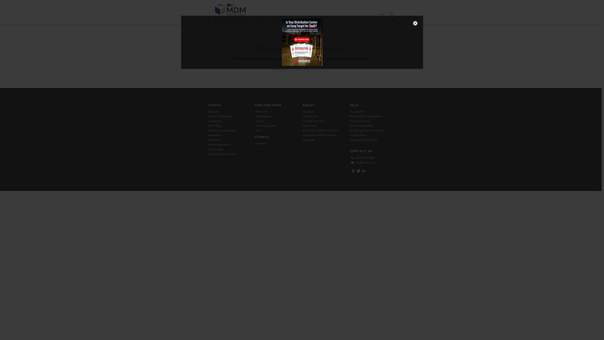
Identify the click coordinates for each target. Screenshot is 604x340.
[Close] (415, 23)
